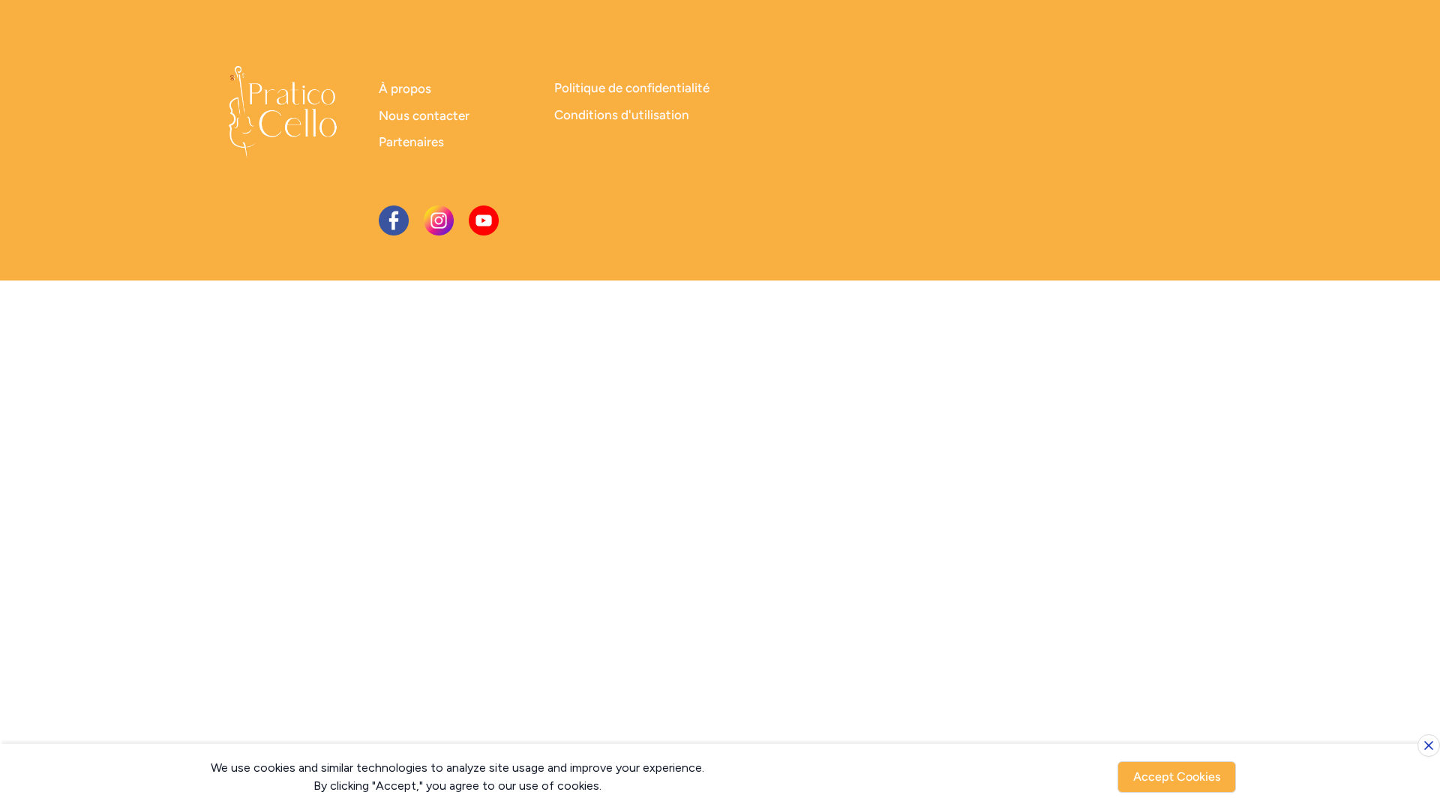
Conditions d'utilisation (621, 114)
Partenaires (411, 141)
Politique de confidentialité (632, 87)
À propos (405, 88)
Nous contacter (424, 115)
